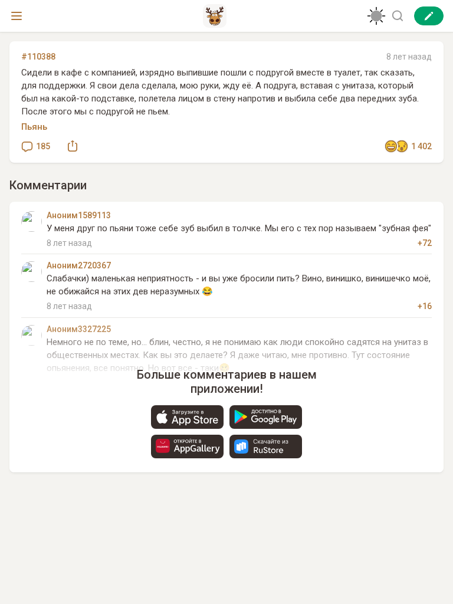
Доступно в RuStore (265, 446)
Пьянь (34, 127)
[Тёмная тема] (376, 15)
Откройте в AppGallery (187, 446)
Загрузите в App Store (187, 417)
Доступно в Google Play (265, 417)
